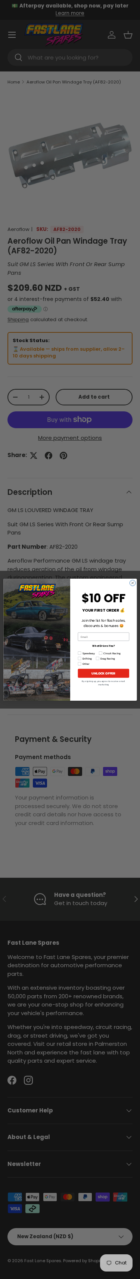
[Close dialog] (133, 583)
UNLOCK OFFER (103, 673)
